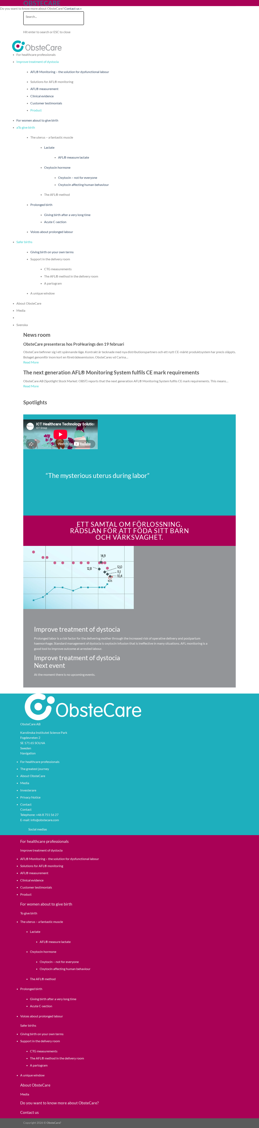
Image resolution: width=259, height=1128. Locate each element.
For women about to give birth (37, 120)
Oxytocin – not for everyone (77, 177)
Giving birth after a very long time (67, 215)
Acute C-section (55, 222)
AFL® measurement (44, 89)
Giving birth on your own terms (52, 252)
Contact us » (73, 8)
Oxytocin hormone (57, 167)
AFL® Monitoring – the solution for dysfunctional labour (69, 72)
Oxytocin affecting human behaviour (83, 184)
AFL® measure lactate (73, 157)
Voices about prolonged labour (51, 232)
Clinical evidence (42, 96)
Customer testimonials (46, 103)
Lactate (49, 147)
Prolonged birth (41, 205)
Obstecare (42, 3)
